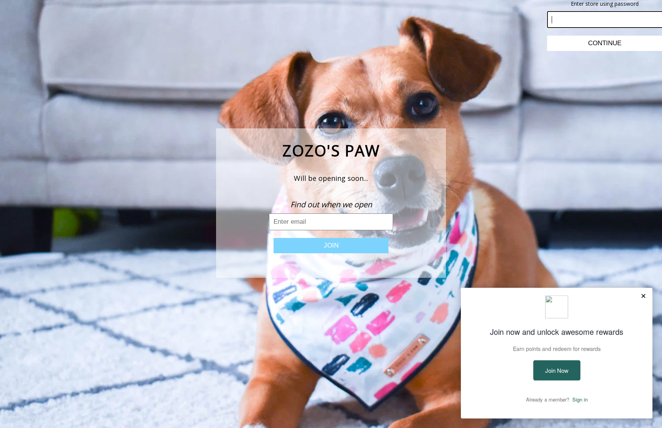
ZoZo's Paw (331, 150)
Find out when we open (331, 204)
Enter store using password (605, 3)
